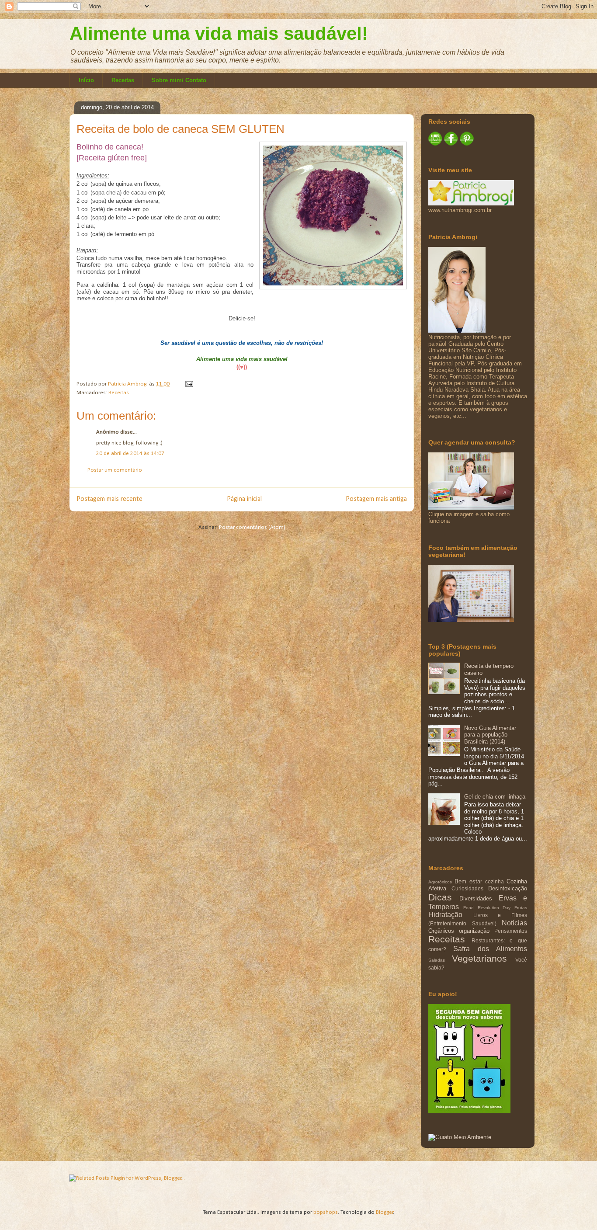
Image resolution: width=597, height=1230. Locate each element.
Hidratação (445, 914)
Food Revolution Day (487, 907)
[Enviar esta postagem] (188, 384)
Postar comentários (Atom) (252, 527)
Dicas (440, 897)
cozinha (494, 881)
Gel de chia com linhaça (494, 796)
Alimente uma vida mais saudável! (218, 33)
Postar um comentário (114, 470)
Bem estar (468, 881)
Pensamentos (510, 931)
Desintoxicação (507, 888)
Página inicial (244, 499)
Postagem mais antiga (376, 499)
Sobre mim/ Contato (179, 80)
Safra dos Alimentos (490, 948)
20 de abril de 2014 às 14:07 (130, 453)
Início (86, 80)
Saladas (436, 960)
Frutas (520, 907)
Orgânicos (441, 931)
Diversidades (475, 898)
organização (474, 931)
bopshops (325, 1212)
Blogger (384, 1212)
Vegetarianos (479, 958)
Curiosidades (467, 888)
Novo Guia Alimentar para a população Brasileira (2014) (490, 735)
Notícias (514, 923)
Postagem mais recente (109, 499)
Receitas (122, 80)
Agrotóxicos (440, 881)
